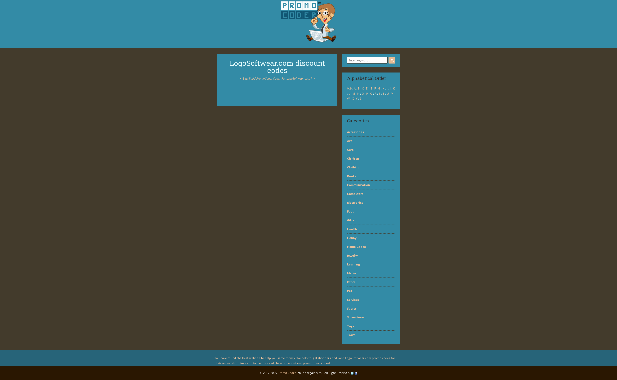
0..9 (349, 88)
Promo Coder (287, 373)
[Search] (392, 60)
